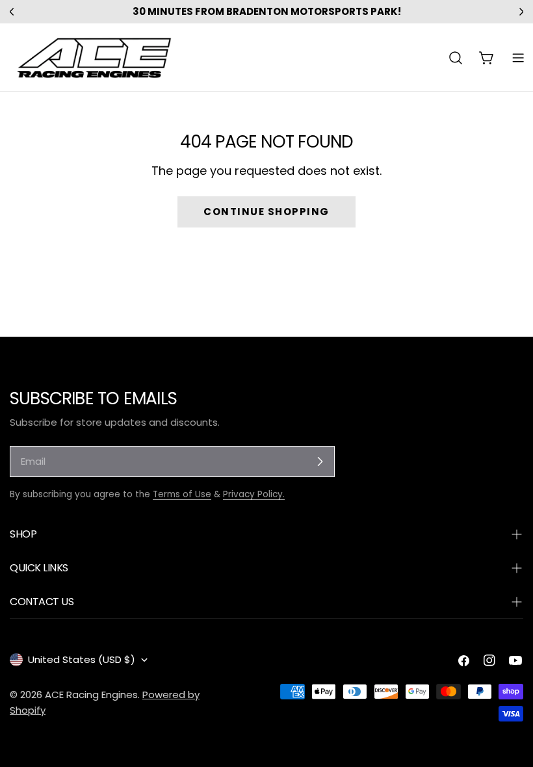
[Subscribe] (319, 461)
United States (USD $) (81, 659)
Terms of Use (182, 494)
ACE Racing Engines (91, 694)
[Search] (456, 58)
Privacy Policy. (254, 494)
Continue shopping (266, 211)
